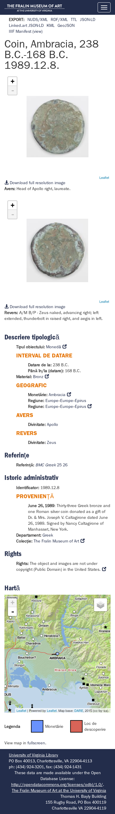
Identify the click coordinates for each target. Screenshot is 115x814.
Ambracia (57, 394)
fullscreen (36, 743)
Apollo (52, 424)
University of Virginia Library (33, 755)
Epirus (80, 400)
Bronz (38, 376)
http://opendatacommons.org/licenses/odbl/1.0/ (57, 784)
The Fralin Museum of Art (56, 541)
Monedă (53, 346)
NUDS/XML (37, 19)
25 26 (51, 465)
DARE (78, 710)
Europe (51, 400)
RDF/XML (59, 19)
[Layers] (100, 604)
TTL (74, 19)
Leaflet (104, 177)
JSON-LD (87, 19)
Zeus (51, 442)
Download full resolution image (37, 182)
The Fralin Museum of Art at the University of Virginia (59, 790)
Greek (47, 535)
